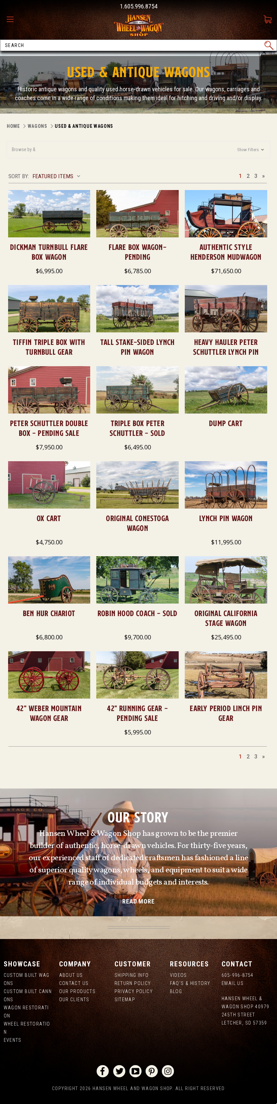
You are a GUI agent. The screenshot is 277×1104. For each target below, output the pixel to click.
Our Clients (74, 999)
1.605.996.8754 (138, 6)
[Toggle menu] (12, 19)
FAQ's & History (190, 983)
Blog (176, 991)
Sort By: (18, 176)
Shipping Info (132, 975)
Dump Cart (226, 423)
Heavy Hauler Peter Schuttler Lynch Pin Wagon (226, 351)
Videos (178, 975)
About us (71, 975)
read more (138, 901)
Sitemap (125, 999)
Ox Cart (49, 518)
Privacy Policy (134, 991)
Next (263, 175)
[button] (138, 149)
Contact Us (74, 983)
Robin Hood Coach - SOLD (138, 613)
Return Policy (133, 983)
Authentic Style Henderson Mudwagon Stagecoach (226, 256)
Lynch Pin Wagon (226, 518)
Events (13, 1040)
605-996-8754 (238, 975)
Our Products (77, 991)
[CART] (268, 24)
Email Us (233, 983)
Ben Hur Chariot (49, 613)
